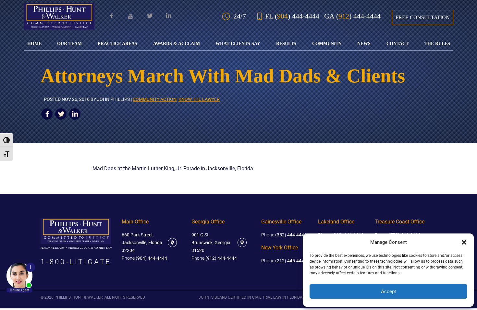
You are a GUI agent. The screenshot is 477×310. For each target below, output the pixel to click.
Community (327, 43)
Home (34, 43)
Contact (397, 43)
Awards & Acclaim (176, 43)
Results (286, 43)
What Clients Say (237, 43)
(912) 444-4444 (214, 258)
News (364, 43)
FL (292, 16)
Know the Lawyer (199, 99)
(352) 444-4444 (284, 234)
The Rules (437, 43)
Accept (388, 291)
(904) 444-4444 (144, 258)
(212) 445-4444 (284, 260)
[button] (464, 242)
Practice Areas (117, 43)
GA (352, 16)
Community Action (155, 99)
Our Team (69, 43)
